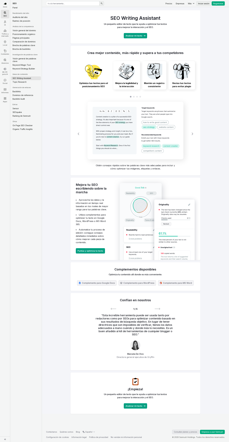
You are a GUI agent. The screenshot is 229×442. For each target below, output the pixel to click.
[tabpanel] (135, 134)
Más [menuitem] (190, 3)
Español (88, 432)
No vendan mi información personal (126, 437)
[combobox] (72, 3)
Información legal (79, 437)
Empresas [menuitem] (180, 3)
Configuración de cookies (57, 437)
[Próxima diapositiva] (192, 133)
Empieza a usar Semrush (212, 432)
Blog (78, 432)
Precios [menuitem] (169, 3)
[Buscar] (101, 3)
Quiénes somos (66, 432)
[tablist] (135, 97)
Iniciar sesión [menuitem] (203, 3)
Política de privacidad (98, 437)
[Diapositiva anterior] (78, 133)
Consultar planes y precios (185, 432)
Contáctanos (51, 432)
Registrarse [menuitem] (218, 3)
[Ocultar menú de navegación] (5, 439)
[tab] (93, 75)
